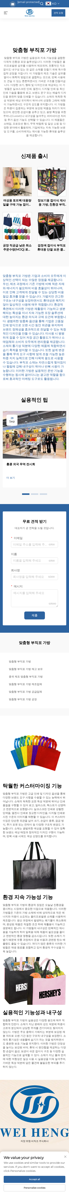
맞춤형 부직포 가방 (20, 661)
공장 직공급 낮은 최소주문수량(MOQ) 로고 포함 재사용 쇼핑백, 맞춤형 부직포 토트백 (17, 248)
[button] (25, 494)
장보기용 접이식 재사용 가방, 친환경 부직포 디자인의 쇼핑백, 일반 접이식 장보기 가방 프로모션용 (51, 203)
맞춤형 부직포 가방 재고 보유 (26, 669)
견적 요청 (58, 12)
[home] (30, 12)
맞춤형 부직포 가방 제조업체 (25, 684)
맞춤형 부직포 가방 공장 (23, 699)
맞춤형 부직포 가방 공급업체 (25, 691)
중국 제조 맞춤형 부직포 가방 (26, 676)
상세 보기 (17, 181)
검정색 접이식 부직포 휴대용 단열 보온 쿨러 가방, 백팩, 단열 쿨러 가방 (51, 248)
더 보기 (10, 477)
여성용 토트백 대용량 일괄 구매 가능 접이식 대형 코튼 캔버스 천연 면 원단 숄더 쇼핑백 (17, 203)
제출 (35, 615)
